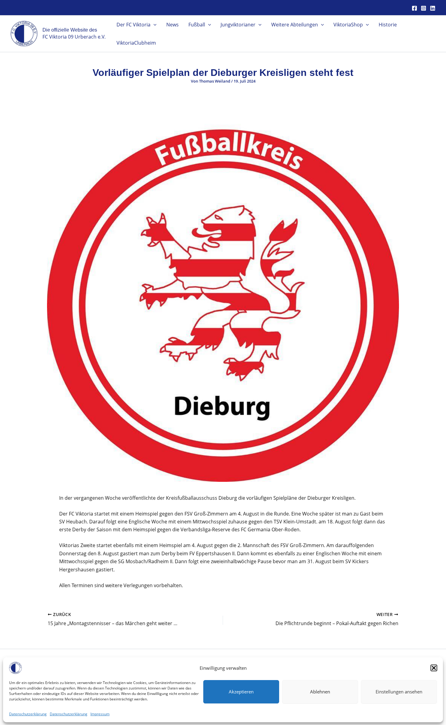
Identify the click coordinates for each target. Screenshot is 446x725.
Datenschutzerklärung (28, 713)
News (172, 24)
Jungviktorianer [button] (238, 24)
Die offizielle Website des (69, 29)
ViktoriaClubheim (136, 42)
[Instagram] (423, 8)
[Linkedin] (432, 8)
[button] (434, 668)
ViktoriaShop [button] (348, 24)
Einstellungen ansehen (399, 692)
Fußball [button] (196, 24)
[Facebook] (414, 8)
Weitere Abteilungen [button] (294, 24)
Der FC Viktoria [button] (133, 24)
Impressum (100, 713)
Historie (388, 24)
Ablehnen (320, 692)
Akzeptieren (241, 692)
